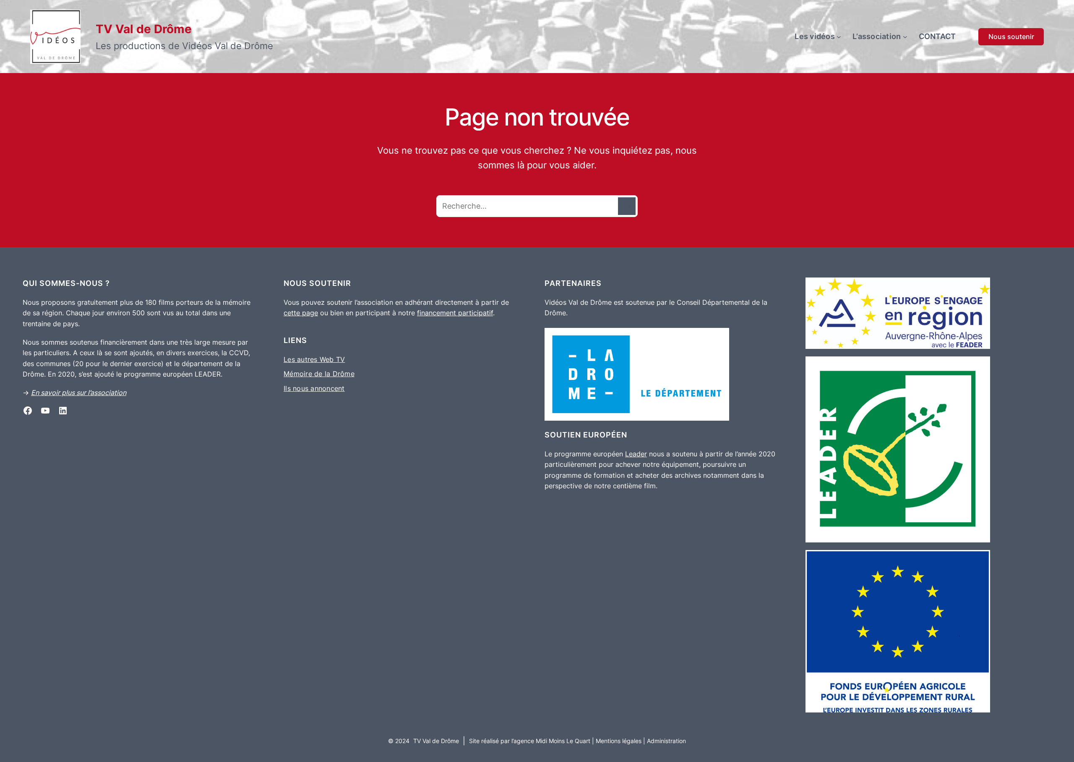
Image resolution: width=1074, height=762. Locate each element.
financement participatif (455, 313)
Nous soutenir (1011, 36)
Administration (666, 740)
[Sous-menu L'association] (905, 36)
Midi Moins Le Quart (562, 740)
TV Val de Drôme (144, 29)
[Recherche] (627, 206)
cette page (301, 313)
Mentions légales (618, 740)
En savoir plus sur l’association (78, 392)
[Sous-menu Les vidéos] (839, 36)
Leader (636, 454)
